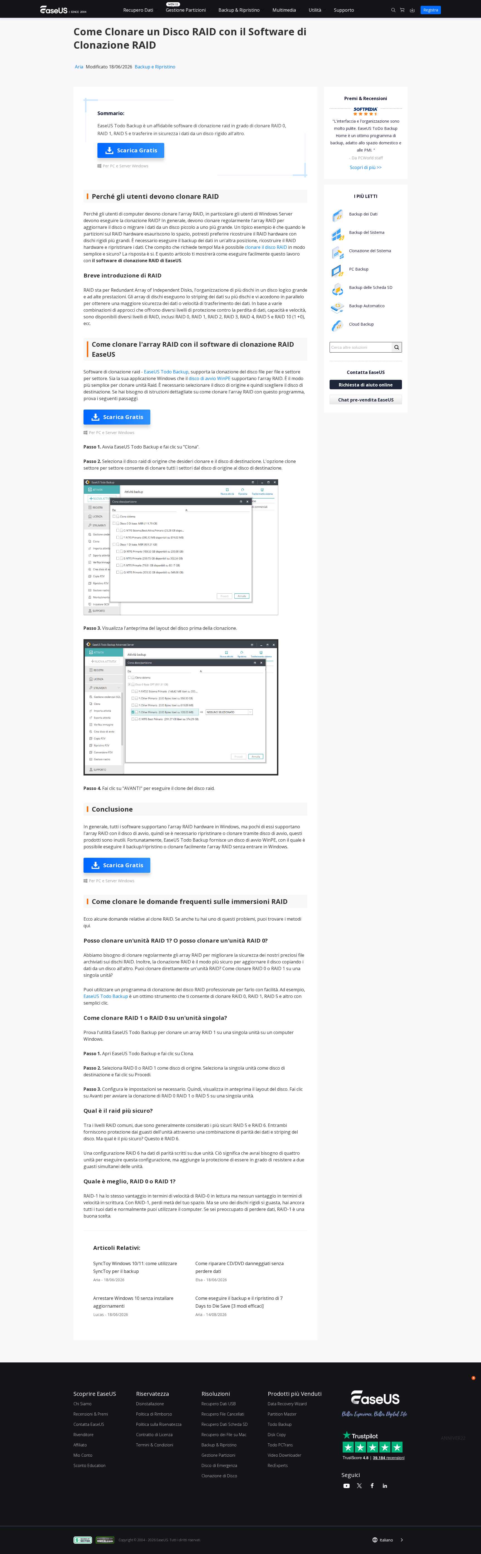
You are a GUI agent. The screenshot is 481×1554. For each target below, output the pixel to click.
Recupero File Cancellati (223, 1414)
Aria (79, 67)
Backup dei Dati (363, 214)
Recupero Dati (138, 10)
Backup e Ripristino (155, 67)
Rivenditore (83, 1434)
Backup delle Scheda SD (370, 287)
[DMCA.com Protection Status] (106, 1539)
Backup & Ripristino (239, 10)
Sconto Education (89, 1465)
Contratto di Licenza (154, 1434)
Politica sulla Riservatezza (158, 1424)
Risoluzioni (216, 1393)
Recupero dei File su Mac (224, 1434)
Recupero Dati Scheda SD (225, 1424)
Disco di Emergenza (219, 1465)
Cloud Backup (361, 324)
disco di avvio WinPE (209, 378)
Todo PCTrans (280, 1445)
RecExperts (278, 1465)
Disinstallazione (150, 1403)
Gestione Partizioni (186, 10)
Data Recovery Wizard (287, 1403)
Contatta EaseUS (88, 1424)
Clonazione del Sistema (370, 250)
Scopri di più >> (366, 167)
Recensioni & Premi (90, 1414)
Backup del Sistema (366, 232)
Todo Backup (280, 1424)
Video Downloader (284, 1455)
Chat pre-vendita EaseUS (366, 400)
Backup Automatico (367, 305)
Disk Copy (277, 1434)
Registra (430, 10)
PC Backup (359, 269)
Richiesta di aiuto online (366, 385)
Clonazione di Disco (219, 1475)
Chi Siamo (82, 1403)
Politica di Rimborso (154, 1414)
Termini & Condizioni (154, 1445)
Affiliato (80, 1445)
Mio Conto (82, 1455)
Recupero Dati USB (219, 1403)
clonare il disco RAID (266, 247)
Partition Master (282, 1414)
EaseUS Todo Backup (166, 372)
